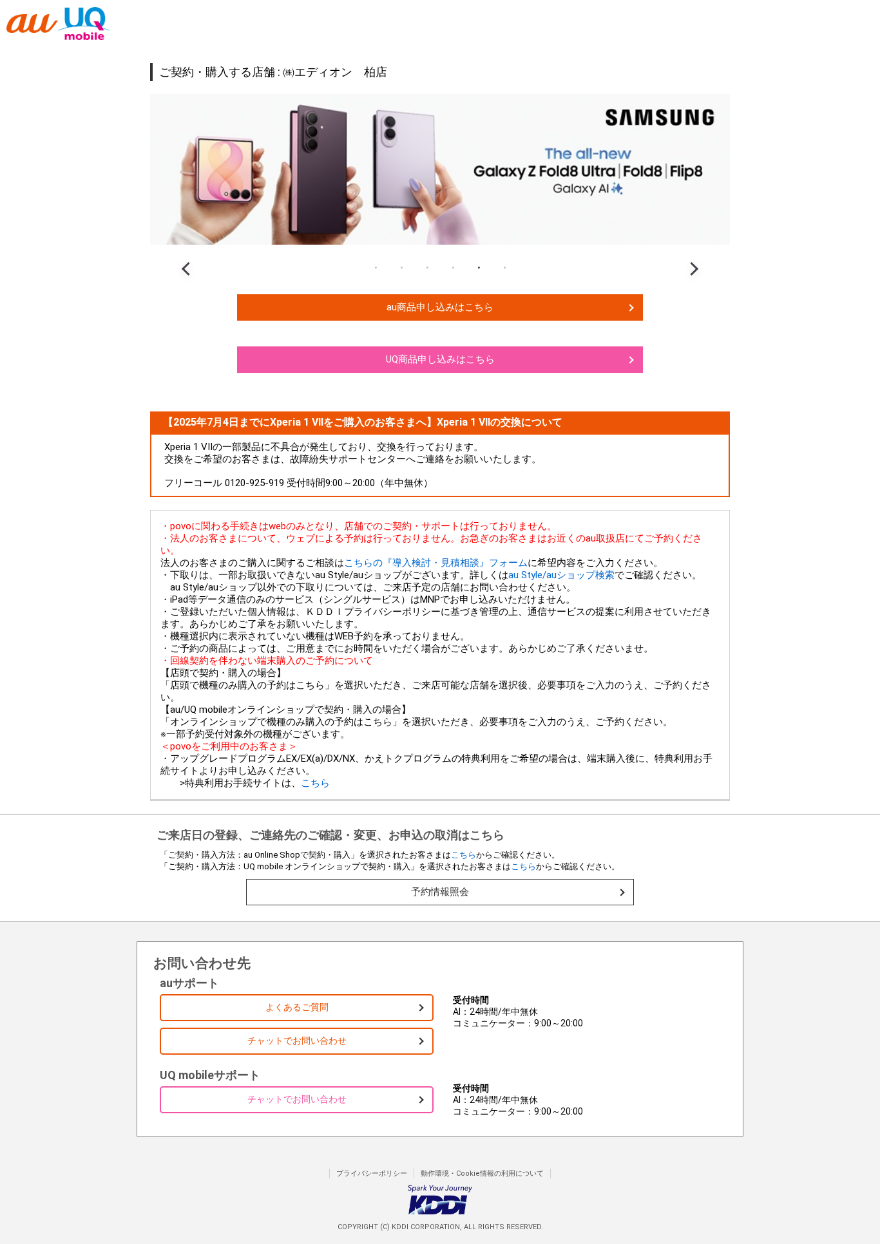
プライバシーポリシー (371, 1173)
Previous (188, 257)
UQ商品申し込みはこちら (440, 359)
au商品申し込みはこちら (440, 307)
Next (691, 257)
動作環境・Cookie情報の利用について (482, 1173)
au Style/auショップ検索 (561, 575)
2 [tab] (401, 267)
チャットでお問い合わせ (297, 1040)
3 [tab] (427, 267)
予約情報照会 (440, 892)
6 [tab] (504, 267)
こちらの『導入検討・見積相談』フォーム (436, 563)
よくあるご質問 (297, 1007)
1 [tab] (375, 267)
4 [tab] (452, 267)
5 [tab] (478, 267)
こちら (315, 783)
